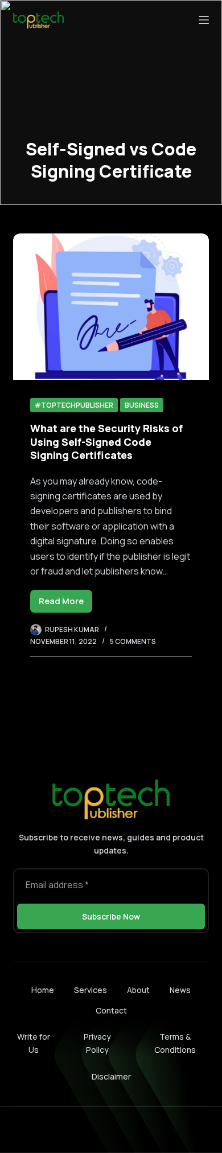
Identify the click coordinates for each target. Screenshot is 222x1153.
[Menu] (204, 20)
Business (142, 405)
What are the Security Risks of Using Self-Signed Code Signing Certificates (106, 441)
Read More (65, 604)
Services (90, 990)
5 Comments (133, 641)
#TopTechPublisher (74, 405)
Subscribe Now (111, 916)
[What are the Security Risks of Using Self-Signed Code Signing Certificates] (110, 306)
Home (42, 990)
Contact (111, 1011)
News (180, 990)
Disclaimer (111, 1076)
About (138, 990)
